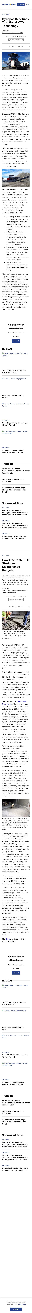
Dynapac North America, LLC (12, 33)
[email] (22, 46)
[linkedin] (13, 46)
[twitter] (16, 46)
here (8, 939)
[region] (16, 1305)
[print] (29, 46)
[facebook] (9, 46)
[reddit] (19, 46)
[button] (3, 4)
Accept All (16, 1309)
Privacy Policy (22, 1304)
